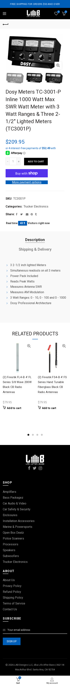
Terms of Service (14, 603)
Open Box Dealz (13, 532)
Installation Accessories (19, 521)
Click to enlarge (58, 65)
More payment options (26, 182)
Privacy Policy (12, 586)
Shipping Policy (13, 597)
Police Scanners (13, 538)
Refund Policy (12, 592)
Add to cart (36, 161)
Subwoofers (11, 556)
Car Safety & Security (16, 509)
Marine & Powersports (17, 527)
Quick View (29, 346)
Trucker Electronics (36, 206)
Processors (10, 544)
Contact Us (10, 609)
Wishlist (58, 12)
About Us (9, 580)
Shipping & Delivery (35, 249)
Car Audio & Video (14, 503)
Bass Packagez (13, 497)
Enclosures (10, 515)
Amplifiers (9, 492)
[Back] (5, 24)
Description (35, 239)
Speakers (9, 550)
